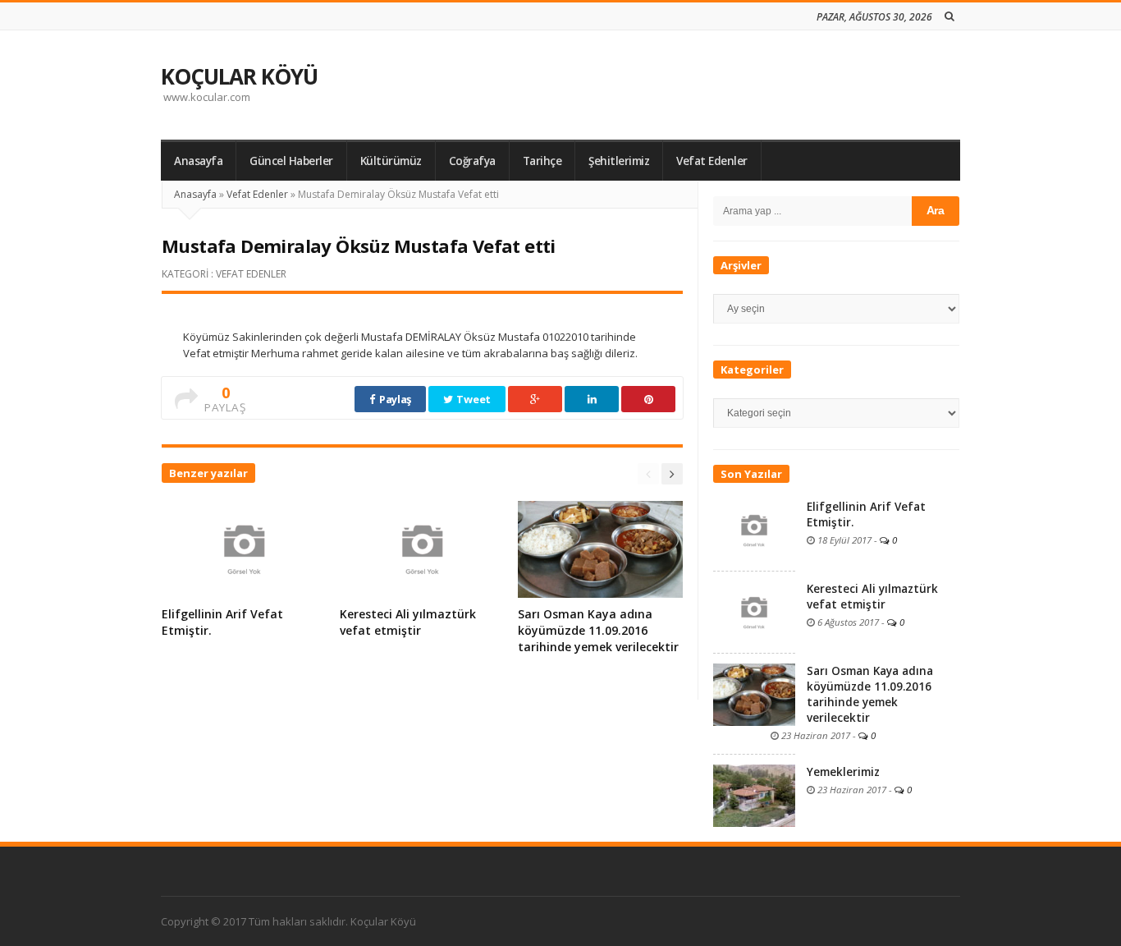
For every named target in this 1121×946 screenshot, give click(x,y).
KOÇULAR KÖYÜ (239, 76)
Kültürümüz (391, 161)
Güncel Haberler (291, 161)
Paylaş (394, 399)
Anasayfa (198, 161)
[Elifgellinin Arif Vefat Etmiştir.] (754, 528)
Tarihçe (542, 161)
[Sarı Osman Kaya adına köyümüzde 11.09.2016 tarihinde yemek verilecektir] (754, 693)
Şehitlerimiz (618, 161)
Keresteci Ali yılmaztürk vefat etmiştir (408, 622)
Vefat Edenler (712, 161)
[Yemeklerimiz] (754, 794)
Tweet (473, 399)
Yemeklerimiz (843, 772)
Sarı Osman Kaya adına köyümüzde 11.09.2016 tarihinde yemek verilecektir (598, 630)
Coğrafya (472, 161)
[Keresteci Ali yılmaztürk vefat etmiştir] (754, 611)
